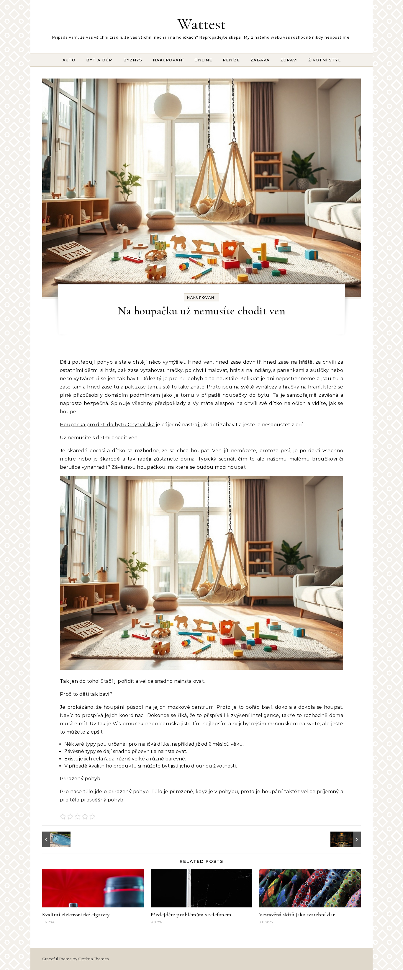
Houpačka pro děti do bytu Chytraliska (107, 424)
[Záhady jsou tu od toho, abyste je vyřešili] (347, 839)
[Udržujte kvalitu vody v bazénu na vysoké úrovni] (55, 839)
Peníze (231, 60)
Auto (69, 60)
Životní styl (324, 60)
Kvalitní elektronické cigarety (75, 914)
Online (203, 60)
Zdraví (289, 60)
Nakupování (168, 60)
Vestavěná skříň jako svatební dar (297, 914)
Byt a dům (99, 60)
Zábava (260, 60)
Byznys (132, 60)
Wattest (201, 23)
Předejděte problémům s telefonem (191, 914)
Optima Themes (93, 958)
